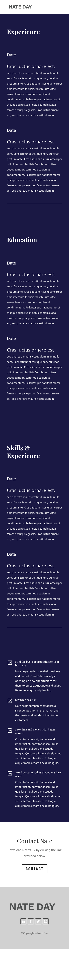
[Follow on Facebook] (31, 921)
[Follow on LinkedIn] (23, 921)
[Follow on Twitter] (38, 921)
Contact (35, 868)
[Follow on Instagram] (46, 921)
